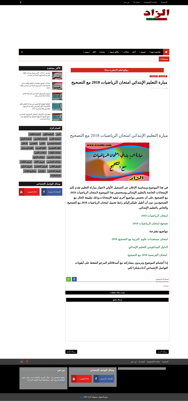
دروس (87, 52)
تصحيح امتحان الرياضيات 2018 (150, 223)
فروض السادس (54, 171)
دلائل (94, 52)
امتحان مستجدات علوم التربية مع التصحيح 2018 (140, 239)
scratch (55, 176)
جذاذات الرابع (39, 157)
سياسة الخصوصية (150, 2)
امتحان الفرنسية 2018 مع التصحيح (148, 255)
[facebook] (21, 2)
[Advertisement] (65, 27)
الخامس (33, 143)
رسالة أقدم (71, 352)
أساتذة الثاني (55, 139)
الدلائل (24, 143)
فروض (143, 52)
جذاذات (126, 52)
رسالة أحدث (162, 352)
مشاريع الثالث (30, 171)
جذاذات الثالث (54, 153)
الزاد (89, 397)
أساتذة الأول (48, 134)
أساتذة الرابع (26, 139)
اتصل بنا (137, 2)
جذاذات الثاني (40, 153)
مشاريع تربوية (155, 52)
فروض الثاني (55, 166)
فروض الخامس (41, 166)
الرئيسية (164, 2)
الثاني (42, 143)
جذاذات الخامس (53, 157)
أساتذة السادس (54, 143)
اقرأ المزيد (61, 382)
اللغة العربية (41, 148)
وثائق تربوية (114, 52)
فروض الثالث (26, 162)
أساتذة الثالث (34, 134)
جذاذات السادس (53, 162)
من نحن (127, 2)
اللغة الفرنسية (27, 148)
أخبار (134, 52)
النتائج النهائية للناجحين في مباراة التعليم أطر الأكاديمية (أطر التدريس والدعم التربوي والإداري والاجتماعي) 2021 (35, 106)
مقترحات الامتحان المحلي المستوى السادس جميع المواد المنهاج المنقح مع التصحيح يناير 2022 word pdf (35, 116)
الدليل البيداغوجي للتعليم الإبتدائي (148, 247)
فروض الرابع (27, 166)
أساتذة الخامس (40, 139)
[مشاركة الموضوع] (68, 279)
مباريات (102, 52)
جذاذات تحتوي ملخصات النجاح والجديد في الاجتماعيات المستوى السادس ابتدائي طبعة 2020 (35, 85)
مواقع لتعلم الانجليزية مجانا (116, 70)
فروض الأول (39, 162)
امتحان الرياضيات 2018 (154, 215)
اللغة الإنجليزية (54, 148)
